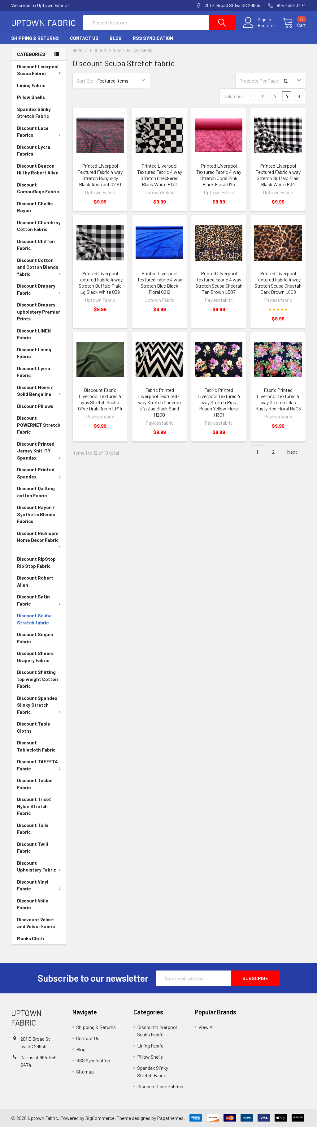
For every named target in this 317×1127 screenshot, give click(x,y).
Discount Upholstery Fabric (36, 866)
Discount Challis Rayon (35, 207)
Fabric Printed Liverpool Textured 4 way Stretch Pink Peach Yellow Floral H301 (219, 402)
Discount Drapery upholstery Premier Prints (38, 311)
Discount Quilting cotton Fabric (36, 492)
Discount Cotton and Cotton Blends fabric (37, 267)
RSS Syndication (153, 38)
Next (292, 452)
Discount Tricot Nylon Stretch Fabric (34, 806)
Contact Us (84, 38)
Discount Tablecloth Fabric (36, 746)
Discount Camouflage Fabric (38, 188)
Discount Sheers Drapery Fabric (35, 656)
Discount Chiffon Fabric (36, 244)
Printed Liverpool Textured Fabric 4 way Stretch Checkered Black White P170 (159, 175)
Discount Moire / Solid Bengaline (35, 390)
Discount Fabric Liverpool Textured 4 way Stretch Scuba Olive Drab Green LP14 (100, 399)
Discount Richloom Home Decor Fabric (38, 536)
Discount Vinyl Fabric (32, 885)
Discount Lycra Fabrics (33, 150)
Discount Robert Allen (35, 581)
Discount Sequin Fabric (35, 638)
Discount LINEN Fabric (34, 334)
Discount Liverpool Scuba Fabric (38, 70)
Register (266, 25)
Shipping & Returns (35, 38)
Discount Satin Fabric (33, 600)
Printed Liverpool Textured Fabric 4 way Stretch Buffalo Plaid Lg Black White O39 (100, 282)
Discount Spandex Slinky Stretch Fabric (37, 705)
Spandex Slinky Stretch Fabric (34, 112)
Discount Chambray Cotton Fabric (39, 226)
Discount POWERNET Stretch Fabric (38, 425)
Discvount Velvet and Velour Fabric (36, 923)
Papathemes (170, 1118)
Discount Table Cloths (33, 727)
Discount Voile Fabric (32, 904)
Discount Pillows (35, 406)
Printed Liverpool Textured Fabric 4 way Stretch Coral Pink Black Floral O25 (218, 175)
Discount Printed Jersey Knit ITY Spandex (35, 451)
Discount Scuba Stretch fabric (34, 619)
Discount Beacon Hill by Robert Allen (38, 169)
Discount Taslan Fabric (35, 784)
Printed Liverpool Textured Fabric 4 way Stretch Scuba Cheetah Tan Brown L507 (218, 282)
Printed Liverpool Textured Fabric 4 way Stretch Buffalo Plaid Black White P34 (278, 175)
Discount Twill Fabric (32, 847)
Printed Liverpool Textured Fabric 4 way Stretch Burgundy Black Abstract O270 (100, 175)
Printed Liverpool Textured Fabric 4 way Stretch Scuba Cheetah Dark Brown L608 (278, 282)
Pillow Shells (31, 97)
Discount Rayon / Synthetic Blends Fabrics (36, 514)
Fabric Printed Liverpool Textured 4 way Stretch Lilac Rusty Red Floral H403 (278, 399)
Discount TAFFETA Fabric (37, 765)
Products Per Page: (259, 81)
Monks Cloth (30, 938)
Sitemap (85, 1071)
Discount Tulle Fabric (33, 828)
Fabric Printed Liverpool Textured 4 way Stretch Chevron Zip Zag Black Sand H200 (159, 402)
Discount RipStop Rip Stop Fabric (36, 562)
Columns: (233, 96)
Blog (116, 38)
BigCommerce (100, 1118)
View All (206, 1027)
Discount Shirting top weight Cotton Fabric (37, 679)
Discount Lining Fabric (34, 353)
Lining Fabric (31, 85)
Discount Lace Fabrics (33, 131)
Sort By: (84, 81)
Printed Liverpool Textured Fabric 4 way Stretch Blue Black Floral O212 (159, 282)
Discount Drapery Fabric (36, 289)
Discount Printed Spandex (35, 473)
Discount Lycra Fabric (33, 372)
